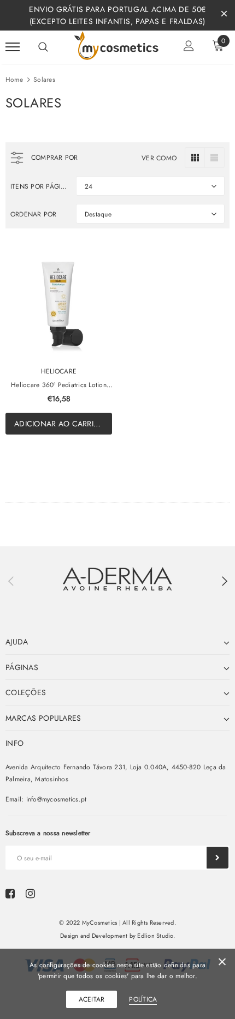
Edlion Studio (155, 935)
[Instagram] (30, 894)
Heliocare (59, 371)
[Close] (222, 963)
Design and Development (93, 935)
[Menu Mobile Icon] (12, 47)
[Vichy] (117, 578)
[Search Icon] (43, 47)
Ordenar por (33, 214)
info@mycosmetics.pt (56, 799)
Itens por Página (39, 186)
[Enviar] (217, 858)
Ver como (159, 158)
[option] (117, 578)
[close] (224, 15)
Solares (44, 80)
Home (14, 80)
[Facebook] (10, 894)
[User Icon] (189, 47)
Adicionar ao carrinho (62, 423)
